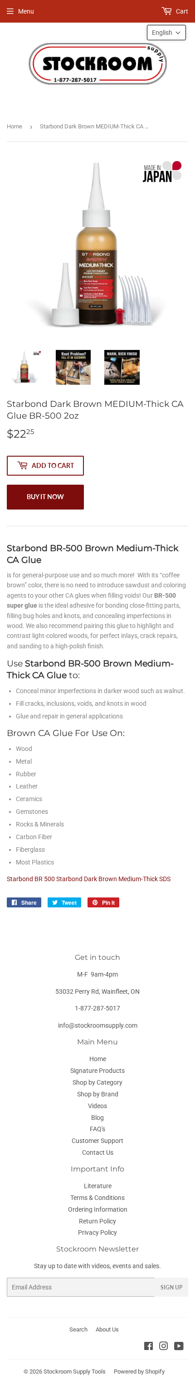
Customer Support (97, 1140)
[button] (166, 32)
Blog (97, 1117)
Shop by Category (97, 1082)
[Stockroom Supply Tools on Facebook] (148, 1347)
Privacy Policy (97, 1232)
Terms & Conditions (97, 1197)
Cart (181, 11)
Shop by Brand (97, 1094)
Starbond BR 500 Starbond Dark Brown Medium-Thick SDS (89, 879)
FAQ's (97, 1129)
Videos (97, 1105)
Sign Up (171, 1287)
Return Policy (97, 1221)
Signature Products (97, 1070)
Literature (98, 1186)
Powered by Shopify (139, 1371)
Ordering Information (97, 1209)
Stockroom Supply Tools (75, 1371)
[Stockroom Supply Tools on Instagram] (163, 1347)
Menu (26, 11)
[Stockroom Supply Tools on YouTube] (179, 1347)
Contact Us (97, 1152)
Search (78, 1329)
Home (14, 126)
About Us (107, 1329)
